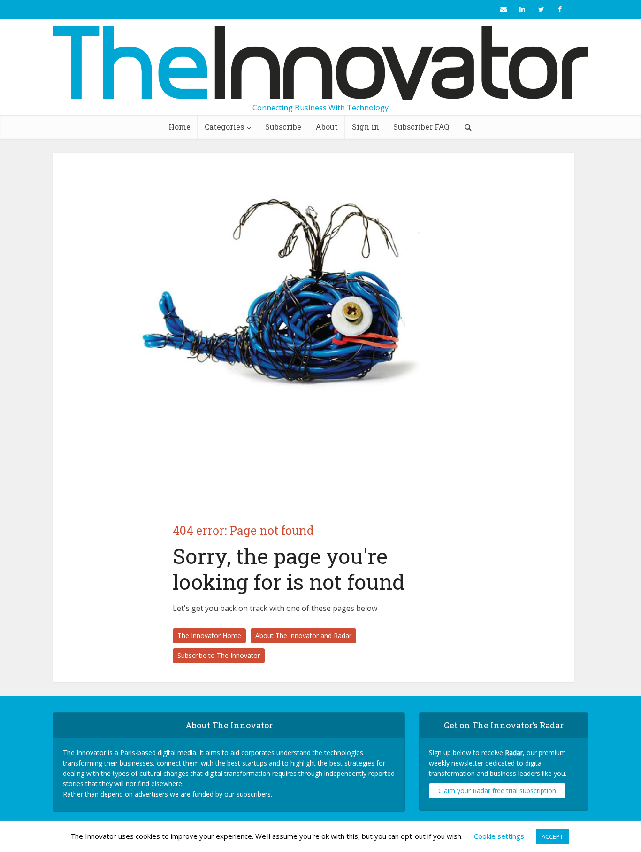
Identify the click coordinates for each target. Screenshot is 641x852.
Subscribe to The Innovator (218, 655)
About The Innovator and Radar (303, 635)
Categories (224, 127)
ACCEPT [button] (552, 836)
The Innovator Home (209, 635)
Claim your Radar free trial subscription (497, 790)
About (326, 127)
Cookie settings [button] (499, 836)
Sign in (365, 127)
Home (179, 127)
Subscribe (283, 127)
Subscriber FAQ (421, 127)
